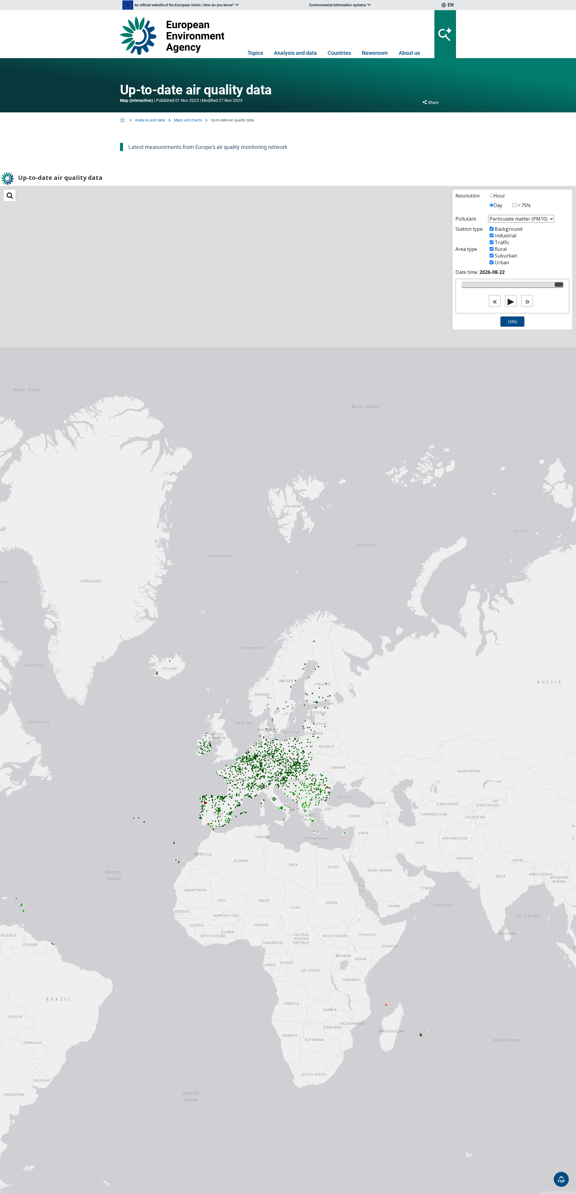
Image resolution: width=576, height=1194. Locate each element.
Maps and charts (188, 120)
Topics (255, 53)
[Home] (123, 120)
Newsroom (375, 53)
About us (409, 53)
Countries (339, 53)
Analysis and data (295, 53)
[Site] (174, 35)
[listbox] (180, 5)
